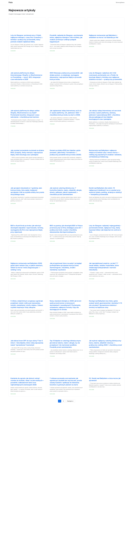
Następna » (70, 401)
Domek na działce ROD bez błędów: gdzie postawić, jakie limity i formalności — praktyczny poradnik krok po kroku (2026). (66, 152)
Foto (11, 2)
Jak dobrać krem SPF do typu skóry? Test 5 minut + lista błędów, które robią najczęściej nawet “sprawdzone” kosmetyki (27, 343)
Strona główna (120, 2)
